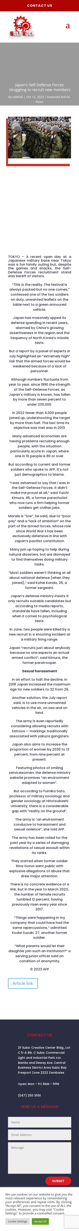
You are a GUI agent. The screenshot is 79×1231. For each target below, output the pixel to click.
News (39, 102)
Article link (23, 983)
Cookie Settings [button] (17, 1221)
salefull (18, 97)
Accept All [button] (40, 1221)
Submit (58, 1181)
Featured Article (58, 97)
